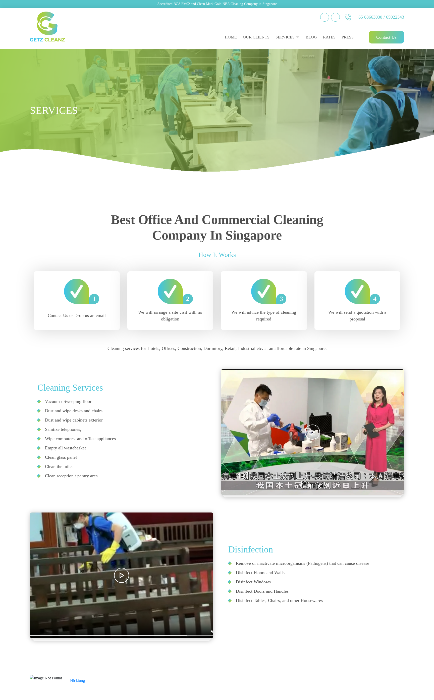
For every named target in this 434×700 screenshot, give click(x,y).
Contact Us (386, 37)
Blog (311, 37)
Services (285, 37)
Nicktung (77, 680)
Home (231, 37)
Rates (329, 37)
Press (348, 37)
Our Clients (256, 37)
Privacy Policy (391, 678)
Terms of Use (366, 678)
